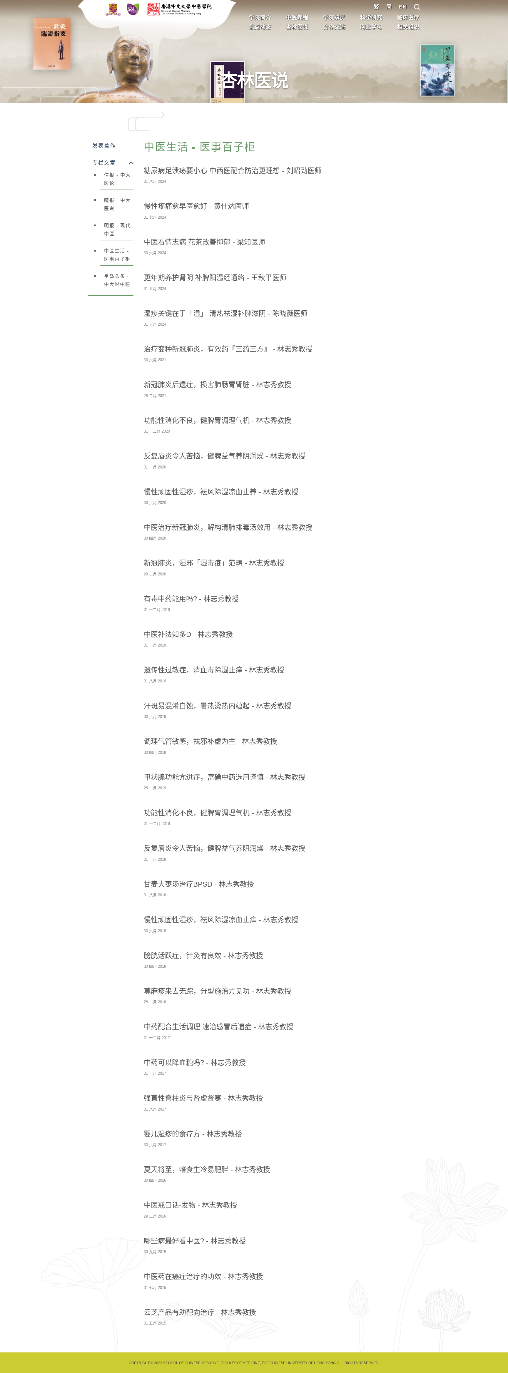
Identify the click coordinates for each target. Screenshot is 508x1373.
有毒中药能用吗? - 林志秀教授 (191, 599)
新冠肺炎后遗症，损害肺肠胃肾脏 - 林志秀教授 (217, 385)
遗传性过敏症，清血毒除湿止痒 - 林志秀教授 (214, 670)
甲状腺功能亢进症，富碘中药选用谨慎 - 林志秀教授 (224, 777)
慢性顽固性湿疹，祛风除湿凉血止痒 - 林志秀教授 (221, 920)
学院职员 (334, 18)
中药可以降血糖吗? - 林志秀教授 (195, 1062)
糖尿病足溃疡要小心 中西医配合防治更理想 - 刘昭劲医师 (233, 171)
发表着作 (104, 146)
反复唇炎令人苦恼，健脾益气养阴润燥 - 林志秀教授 (224, 456)
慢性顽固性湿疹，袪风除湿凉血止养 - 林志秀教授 (221, 492)
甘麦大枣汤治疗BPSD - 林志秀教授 (199, 884)
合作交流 (334, 27)
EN (403, 7)
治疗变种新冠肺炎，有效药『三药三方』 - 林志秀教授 (228, 349)
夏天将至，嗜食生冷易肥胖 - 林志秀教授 (207, 1169)
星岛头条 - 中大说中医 (117, 280)
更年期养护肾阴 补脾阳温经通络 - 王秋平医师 (215, 278)
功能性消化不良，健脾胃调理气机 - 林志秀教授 (217, 420)
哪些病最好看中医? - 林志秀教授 (195, 1241)
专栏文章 (104, 163)
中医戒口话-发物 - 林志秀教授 (190, 1205)
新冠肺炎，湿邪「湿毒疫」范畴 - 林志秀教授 (214, 563)
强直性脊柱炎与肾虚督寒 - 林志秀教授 (203, 1098)
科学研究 (371, 18)
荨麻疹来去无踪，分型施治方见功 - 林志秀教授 (217, 991)
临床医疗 (408, 18)
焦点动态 (260, 27)
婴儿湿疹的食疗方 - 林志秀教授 (193, 1134)
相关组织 (408, 27)
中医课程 (297, 18)
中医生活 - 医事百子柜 (117, 255)
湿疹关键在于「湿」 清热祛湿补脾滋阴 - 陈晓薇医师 (226, 313)
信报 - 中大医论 (117, 179)
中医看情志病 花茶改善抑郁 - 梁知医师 (204, 242)
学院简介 (260, 18)
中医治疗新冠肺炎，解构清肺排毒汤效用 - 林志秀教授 (228, 527)
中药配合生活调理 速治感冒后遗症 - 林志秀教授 (218, 1027)
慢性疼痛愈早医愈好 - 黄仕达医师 (196, 206)
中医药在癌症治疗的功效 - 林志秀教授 (203, 1276)
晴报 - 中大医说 (117, 204)
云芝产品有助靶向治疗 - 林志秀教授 (200, 1312)
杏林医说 (297, 27)
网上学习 (371, 27)
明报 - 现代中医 (117, 229)
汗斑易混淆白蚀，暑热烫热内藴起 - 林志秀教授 (217, 706)
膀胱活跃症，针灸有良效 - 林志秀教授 (203, 956)
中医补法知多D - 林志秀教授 (188, 634)
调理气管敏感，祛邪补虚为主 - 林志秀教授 (210, 741)
